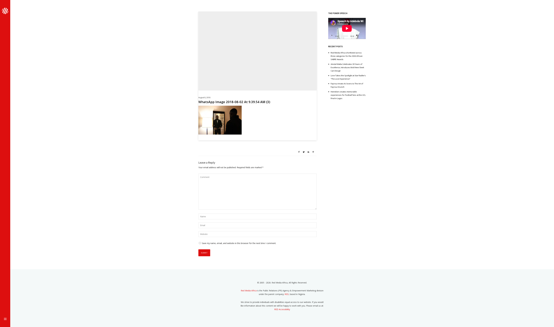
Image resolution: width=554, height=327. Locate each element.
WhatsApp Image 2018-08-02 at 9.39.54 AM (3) (234, 102)
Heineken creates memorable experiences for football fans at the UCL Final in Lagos (348, 95)
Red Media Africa (249, 290)
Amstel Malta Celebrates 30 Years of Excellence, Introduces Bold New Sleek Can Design (347, 67)
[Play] (331, 35)
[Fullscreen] (361, 35)
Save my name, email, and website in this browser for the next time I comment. (239, 243)
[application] (347, 28)
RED (287, 294)
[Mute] (357, 35)
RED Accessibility (282, 309)
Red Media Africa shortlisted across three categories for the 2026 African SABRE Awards (347, 56)
